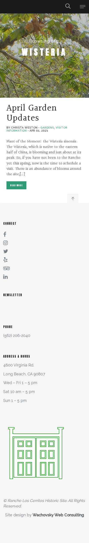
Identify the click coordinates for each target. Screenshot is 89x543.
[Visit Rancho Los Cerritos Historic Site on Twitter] (5, 250)
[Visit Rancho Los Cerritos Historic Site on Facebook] (4, 233)
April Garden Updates (31, 113)
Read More (16, 185)
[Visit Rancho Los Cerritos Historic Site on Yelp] (5, 259)
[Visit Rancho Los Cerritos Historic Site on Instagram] (5, 242)
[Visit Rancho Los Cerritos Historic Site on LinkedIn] (5, 276)
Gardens (47, 127)
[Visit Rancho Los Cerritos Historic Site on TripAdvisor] (6, 267)
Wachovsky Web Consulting (58, 515)
